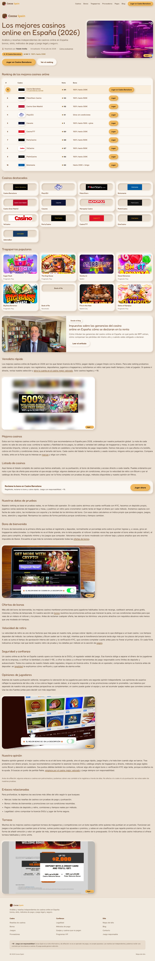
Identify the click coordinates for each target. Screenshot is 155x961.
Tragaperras (95, 4)
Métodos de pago (63, 926)
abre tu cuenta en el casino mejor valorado (53, 370)
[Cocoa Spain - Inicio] (12, 3)
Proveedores (107, 4)
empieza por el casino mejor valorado (62, 770)
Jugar (113, 98)
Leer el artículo (79, 343)
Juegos (13, 930)
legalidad (19, 666)
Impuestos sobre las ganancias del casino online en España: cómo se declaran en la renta (99, 327)
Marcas (7, 799)
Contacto (106, 930)
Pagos (117, 4)
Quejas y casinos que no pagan (68, 930)
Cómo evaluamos (66, 49)
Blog (123, 4)
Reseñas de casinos (17, 923)
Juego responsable (110, 934)
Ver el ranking (47, 62)
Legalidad (8, 811)
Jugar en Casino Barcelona (140, 4)
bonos (57, 613)
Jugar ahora (140, 487)
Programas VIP (62, 934)
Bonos (85, 4)
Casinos (78, 4)
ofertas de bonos (81, 539)
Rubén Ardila (21, 49)
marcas (45, 454)
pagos (99, 643)
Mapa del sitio (108, 923)
